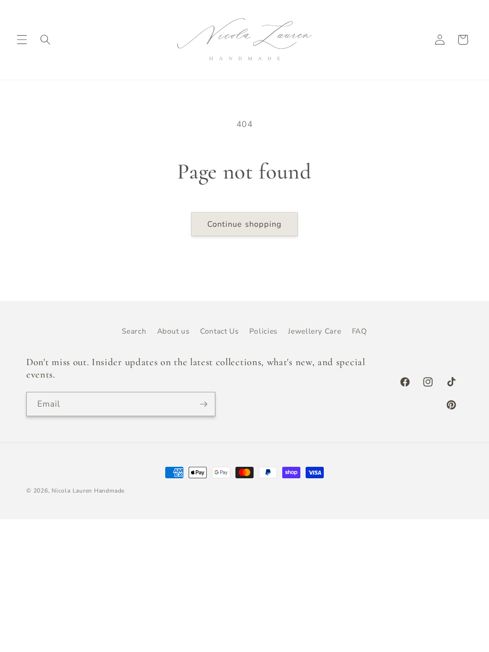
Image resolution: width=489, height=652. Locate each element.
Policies (263, 331)
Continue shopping (244, 224)
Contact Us (219, 331)
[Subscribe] (203, 404)
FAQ (359, 331)
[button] (22, 39)
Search (134, 331)
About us (173, 331)
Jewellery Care (314, 331)
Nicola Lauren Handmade (88, 490)
